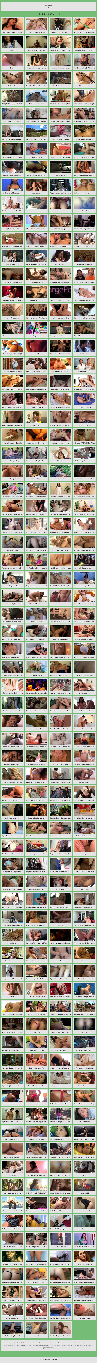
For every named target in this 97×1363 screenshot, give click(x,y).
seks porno (48, 5)
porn (48, 7)
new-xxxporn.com (51, 1360)
